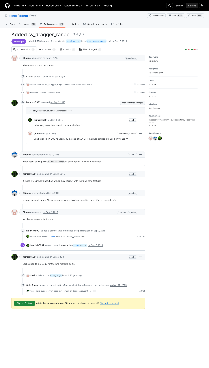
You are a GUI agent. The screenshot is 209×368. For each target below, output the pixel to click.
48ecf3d (141, 236)
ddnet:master (73, 41)
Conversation (27, 49)
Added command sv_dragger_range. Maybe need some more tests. (61, 85)
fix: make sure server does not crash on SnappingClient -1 (60, 291)
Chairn (26, 58)
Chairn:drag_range (96, 41)
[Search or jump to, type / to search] (169, 5)
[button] (140, 58)
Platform (18, 5)
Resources (52, 5)
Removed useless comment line (45, 93)
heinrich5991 (35, 41)
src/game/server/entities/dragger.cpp (52, 111)
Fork (177, 15)
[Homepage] (7, 5)
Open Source (72, 5)
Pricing (107, 5)
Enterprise (92, 5)
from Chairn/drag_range (68, 236)
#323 (53, 236)
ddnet (13, 16)
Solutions (35, 5)
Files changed (93, 49)
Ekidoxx (27, 154)
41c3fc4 (141, 291)
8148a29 (141, 93)
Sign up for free (24, 303)
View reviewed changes (132, 102)
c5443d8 (141, 85)
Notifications (158, 15)
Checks (70, 49)
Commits (50, 49)
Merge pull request (40, 236)
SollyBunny (32, 285)
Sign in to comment (109, 303)
